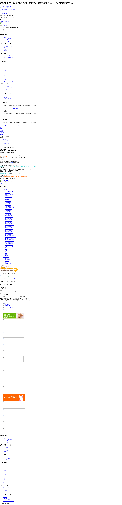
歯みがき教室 (8, 195)
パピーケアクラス (9, 191)
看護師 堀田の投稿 (9, 230)
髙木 (6, 249)
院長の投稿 (7, 199)
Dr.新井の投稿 (8, 214)
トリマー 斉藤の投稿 (9, 241)
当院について (6, 37)
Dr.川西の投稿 (8, 203)
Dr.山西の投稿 (8, 213)
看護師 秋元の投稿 (9, 222)
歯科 (4, 69)
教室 (4, 190)
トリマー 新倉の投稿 (9, 238)
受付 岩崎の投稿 (9, 243)
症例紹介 (5, 50)
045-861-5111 (5, 13)
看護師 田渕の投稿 (9, 218)
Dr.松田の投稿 (8, 210)
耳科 (4, 66)
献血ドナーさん (8, 263)
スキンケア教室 (8, 197)
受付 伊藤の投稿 (9, 242)
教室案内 (5, 89)
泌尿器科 (5, 71)
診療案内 (5, 47)
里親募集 (5, 90)
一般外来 (5, 63)
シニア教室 (7, 193)
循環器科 (5, 77)
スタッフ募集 (12, 9)
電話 (1, 127)
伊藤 (6, 254)
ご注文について (6, 86)
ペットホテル (6, 58)
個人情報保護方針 (7, 98)
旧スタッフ (7, 255)
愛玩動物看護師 (8, 259)
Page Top (2, 134)
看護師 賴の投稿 (8, 221)
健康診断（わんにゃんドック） (10, 57)
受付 (6, 262)
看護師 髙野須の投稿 (9, 225)
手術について (6, 49)
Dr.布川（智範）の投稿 (10, 207)
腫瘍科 (4, 78)
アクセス (2, 128)
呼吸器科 (5, 73)
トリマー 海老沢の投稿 (10, 237)
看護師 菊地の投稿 (9, 233)
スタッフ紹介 (6, 39)
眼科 (4, 67)
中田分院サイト (7, 108)
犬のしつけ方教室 (9, 194)
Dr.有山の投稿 (8, 211)
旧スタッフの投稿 (9, 245)
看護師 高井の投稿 (9, 223)
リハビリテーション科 (8, 81)
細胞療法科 (5, 79)
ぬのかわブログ (6, 97)
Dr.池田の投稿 (8, 201)
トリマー (7, 261)
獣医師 (6, 258)
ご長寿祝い (5, 189)
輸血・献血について (7, 87)
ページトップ (6, 116)
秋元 (6, 253)
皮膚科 (4, 65)
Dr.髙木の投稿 (8, 206)
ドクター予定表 (15, 108)
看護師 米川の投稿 (9, 227)
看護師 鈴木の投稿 (9, 217)
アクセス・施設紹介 (7, 38)
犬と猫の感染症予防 (7, 55)
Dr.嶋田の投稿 (8, 202)
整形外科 (5, 75)
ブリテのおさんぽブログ (8, 246)
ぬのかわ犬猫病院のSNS (8, 99)
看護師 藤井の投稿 (9, 229)
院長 (6, 247)
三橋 (6, 250)
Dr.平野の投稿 (8, 205)
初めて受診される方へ (8, 46)
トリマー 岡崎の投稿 (9, 239)
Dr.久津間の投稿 (8, 209)
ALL (1, 183)
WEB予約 (2, 132)
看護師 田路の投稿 (9, 234)
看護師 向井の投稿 (9, 215)
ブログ (4, 198)
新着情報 (5, 95)
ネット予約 (4, 9)
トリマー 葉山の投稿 (9, 235)
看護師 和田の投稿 (9, 226)
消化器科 (5, 70)
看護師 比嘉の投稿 (9, 231)
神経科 (4, 74)
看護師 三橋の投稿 (9, 219)
